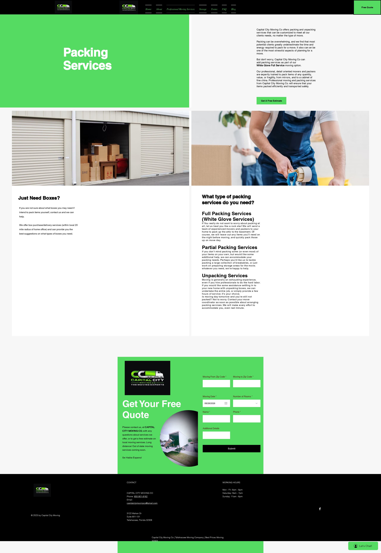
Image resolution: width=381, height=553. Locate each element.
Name (206, 412)
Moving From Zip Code (214, 377)
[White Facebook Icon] (320, 509)
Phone (236, 412)
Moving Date (210, 396)
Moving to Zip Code (242, 377)
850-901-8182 (140, 496)
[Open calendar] (226, 403)
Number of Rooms (242, 396)
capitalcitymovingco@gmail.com (142, 503)
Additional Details (211, 428)
